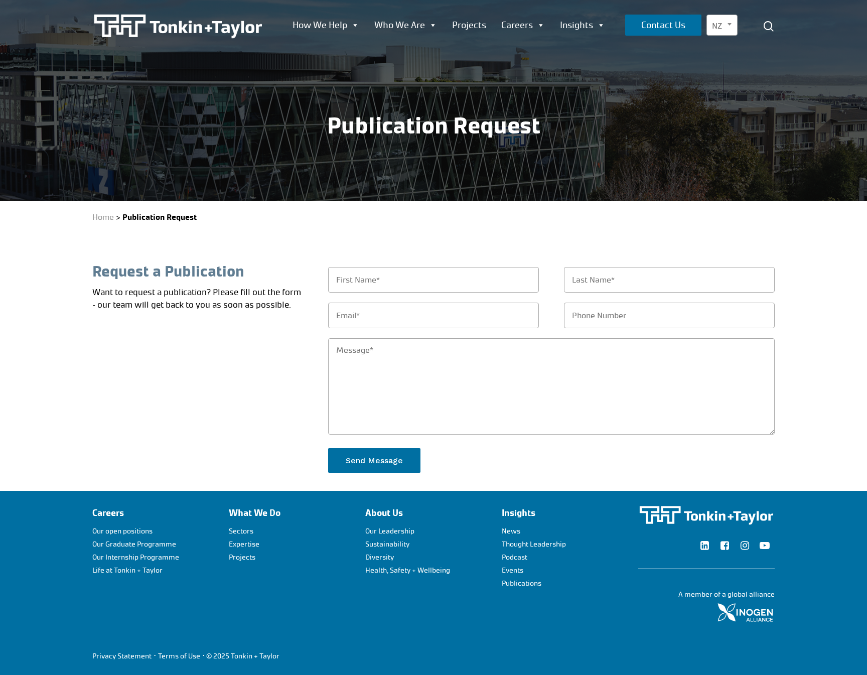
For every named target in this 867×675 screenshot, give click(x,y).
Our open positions (122, 531)
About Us (384, 512)
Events (512, 570)
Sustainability (387, 544)
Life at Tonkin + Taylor (127, 570)
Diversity (379, 557)
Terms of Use (179, 656)
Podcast (514, 557)
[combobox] (722, 25)
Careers (517, 25)
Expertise (244, 544)
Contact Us (663, 25)
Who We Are (399, 25)
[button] (847, 5)
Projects (469, 25)
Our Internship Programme (135, 557)
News (511, 531)
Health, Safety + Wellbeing (407, 570)
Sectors (241, 531)
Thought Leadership (534, 544)
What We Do (254, 512)
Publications (521, 583)
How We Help (320, 25)
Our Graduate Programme (134, 544)
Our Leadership (389, 531)
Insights (576, 25)
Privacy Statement (122, 656)
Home (103, 217)
